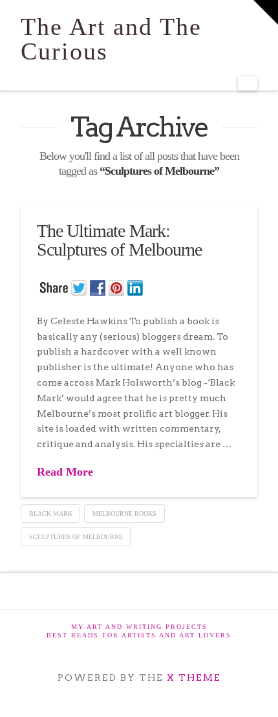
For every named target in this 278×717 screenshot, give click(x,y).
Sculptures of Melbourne (76, 536)
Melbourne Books (124, 513)
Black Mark (50, 513)
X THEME (194, 677)
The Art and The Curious (111, 38)
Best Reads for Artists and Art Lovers (139, 635)
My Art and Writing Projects (139, 626)
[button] (247, 83)
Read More (65, 471)
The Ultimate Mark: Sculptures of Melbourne (119, 240)
